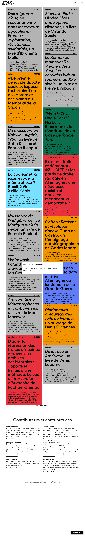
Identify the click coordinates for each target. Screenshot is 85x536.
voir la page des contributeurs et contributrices (42, 482)
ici (30, 270)
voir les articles (12, 438)
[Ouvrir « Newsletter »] (74, 2)
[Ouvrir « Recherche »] (78, 2)
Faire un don (77, 533)
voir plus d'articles (42, 405)
